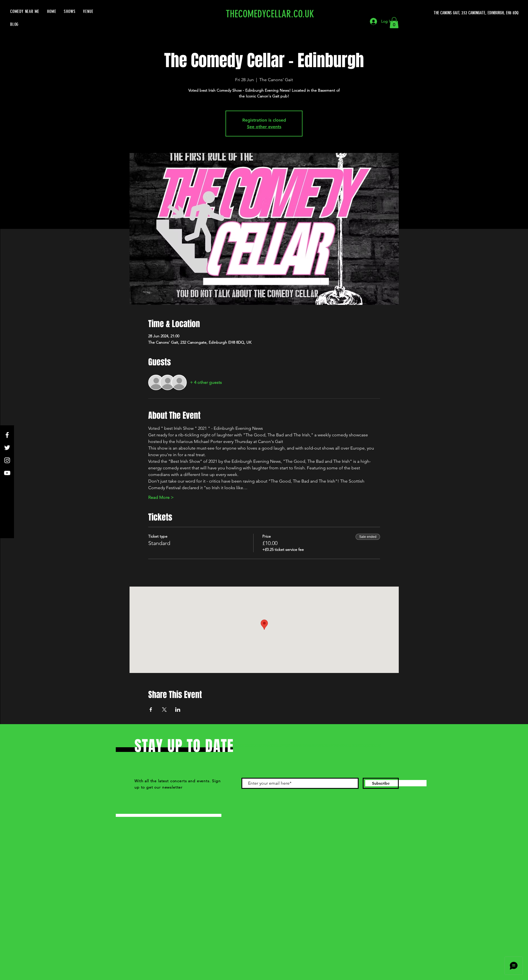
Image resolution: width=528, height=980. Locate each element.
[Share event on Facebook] (150, 709)
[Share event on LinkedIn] (177, 709)
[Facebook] (7, 435)
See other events (264, 126)
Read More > (161, 497)
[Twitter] (7, 447)
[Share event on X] (164, 709)
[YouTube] (7, 473)
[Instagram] (7, 460)
